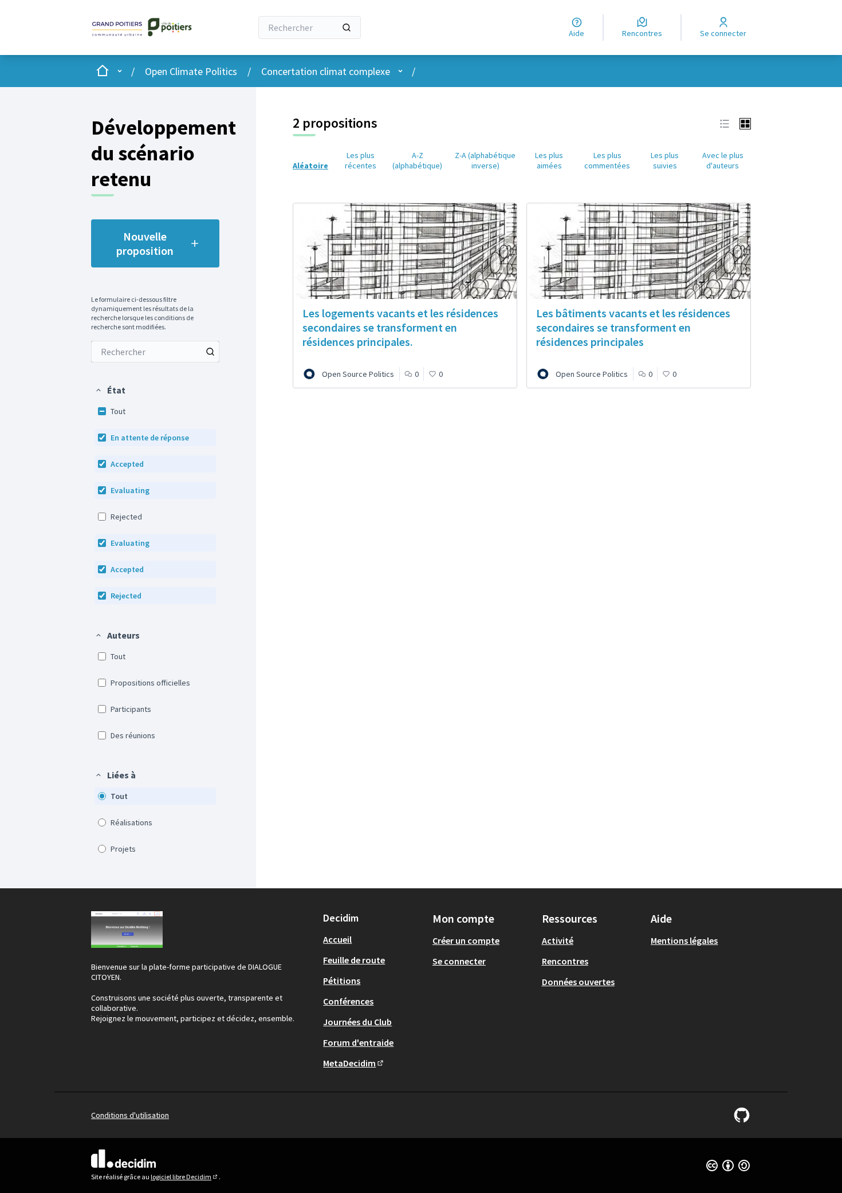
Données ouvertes (578, 981)
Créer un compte (465, 940)
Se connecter (459, 961)
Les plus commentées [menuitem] (607, 160)
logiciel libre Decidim (185, 1176)
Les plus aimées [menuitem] (549, 160)
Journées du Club (357, 1021)
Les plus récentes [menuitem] (360, 160)
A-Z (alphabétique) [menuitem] (417, 160)
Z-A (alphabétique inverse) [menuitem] (485, 160)
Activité (557, 940)
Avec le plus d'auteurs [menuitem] (722, 160)
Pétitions (341, 980)
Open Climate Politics (191, 71)
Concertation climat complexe (325, 71)
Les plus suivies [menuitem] (665, 160)
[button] (110, 390)
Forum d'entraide (358, 1042)
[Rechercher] (346, 27)
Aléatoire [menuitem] (310, 165)
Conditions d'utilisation (130, 1115)
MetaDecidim (354, 1063)
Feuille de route (354, 960)
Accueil (337, 939)
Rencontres (565, 961)
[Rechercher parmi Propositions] (210, 351)
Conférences (348, 1001)
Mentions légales (684, 940)
